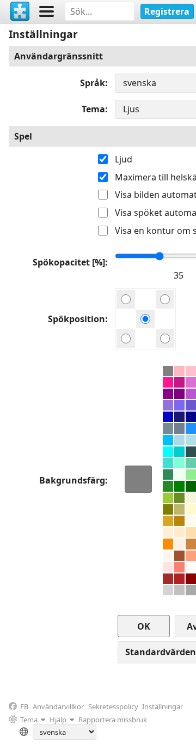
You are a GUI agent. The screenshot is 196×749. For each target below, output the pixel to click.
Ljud (123, 159)
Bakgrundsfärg (72, 480)
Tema (93, 109)
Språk (92, 83)
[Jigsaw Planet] (20, 11)
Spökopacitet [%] (69, 262)
